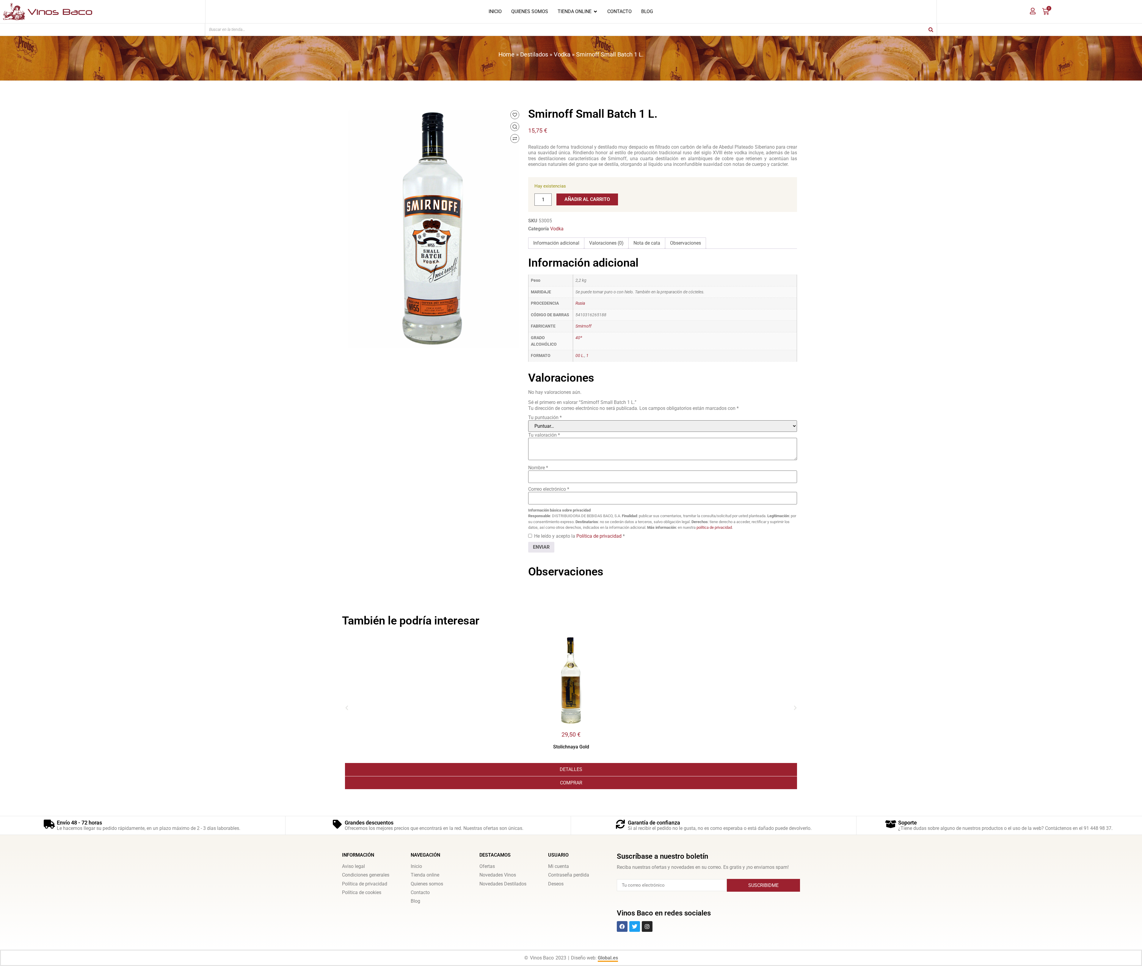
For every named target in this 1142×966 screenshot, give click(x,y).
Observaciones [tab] (685, 243)
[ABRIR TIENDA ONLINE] (595, 11)
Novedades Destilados (502, 884)
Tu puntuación (545, 417)
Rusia (580, 303)
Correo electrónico (548, 489)
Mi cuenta (558, 866)
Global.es (608, 958)
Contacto (420, 892)
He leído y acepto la (579, 536)
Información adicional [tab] (556, 243)
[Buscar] (931, 29)
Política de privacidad (599, 536)
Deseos (556, 884)
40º (578, 337)
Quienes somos (427, 884)
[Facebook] (622, 926)
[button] (347, 708)
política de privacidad (714, 527)
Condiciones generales (365, 875)
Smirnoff (583, 326)
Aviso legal (353, 866)
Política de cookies (361, 892)
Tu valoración (544, 435)
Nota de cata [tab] (646, 243)
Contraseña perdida (568, 875)
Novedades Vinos (497, 875)
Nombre (538, 468)
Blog (415, 901)
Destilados (534, 54)
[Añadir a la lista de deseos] (514, 114)
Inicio (416, 866)
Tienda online (425, 875)
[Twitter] (634, 926)
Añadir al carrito (587, 199)
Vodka (562, 54)
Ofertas (487, 866)
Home (506, 54)
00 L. (579, 355)
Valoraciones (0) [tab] (606, 243)
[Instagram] (647, 926)
